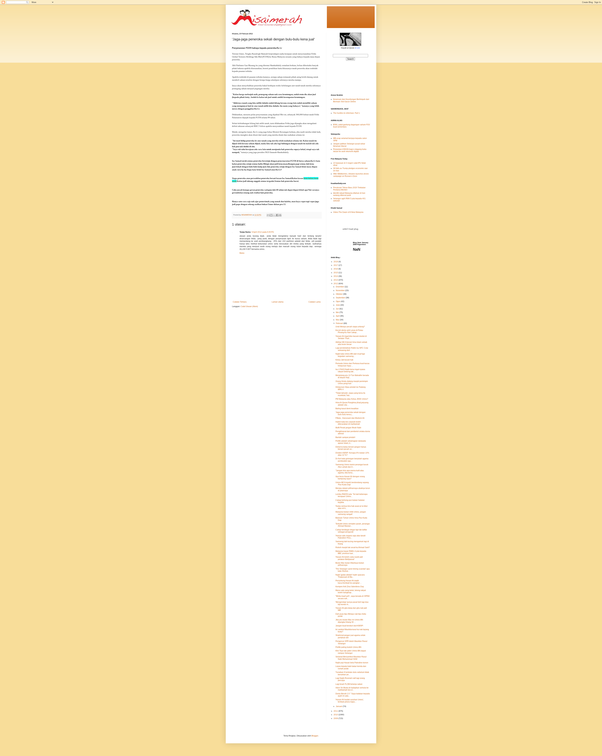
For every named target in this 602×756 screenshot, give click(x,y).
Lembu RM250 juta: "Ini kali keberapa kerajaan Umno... (351, 495)
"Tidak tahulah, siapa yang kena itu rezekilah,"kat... (350, 394)
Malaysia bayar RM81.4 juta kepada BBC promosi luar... (350, 552)
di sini (357, 48)
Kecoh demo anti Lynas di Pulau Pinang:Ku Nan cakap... (349, 331)
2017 (336, 265)
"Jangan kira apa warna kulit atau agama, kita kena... (349, 471)
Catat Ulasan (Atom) (249, 306)
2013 (336, 280)
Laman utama (277, 302)
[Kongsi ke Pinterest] (280, 215)
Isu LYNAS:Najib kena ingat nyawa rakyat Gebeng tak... (350, 370)
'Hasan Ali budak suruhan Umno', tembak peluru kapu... (349, 701)
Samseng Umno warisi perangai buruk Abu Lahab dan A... (351, 465)
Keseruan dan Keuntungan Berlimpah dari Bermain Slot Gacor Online (351, 100)
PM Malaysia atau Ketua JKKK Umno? (351, 399)
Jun (337, 309)
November (340, 290)
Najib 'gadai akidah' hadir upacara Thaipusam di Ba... (350, 576)
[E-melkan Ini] (268, 215)
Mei (337, 312)
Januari (339, 706)
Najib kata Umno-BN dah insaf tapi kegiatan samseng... (350, 355)
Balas (242, 253)
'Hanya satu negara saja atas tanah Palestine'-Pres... (350, 537)
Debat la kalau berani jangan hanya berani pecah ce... (350, 448)
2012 (336, 283)
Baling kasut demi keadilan (347, 408)
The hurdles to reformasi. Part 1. (346, 113)
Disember (340, 287)
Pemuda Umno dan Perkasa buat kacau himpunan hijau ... (352, 364)
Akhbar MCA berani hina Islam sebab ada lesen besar (351, 343)
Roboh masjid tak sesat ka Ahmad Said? (352, 547)
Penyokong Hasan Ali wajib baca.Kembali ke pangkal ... (348, 582)
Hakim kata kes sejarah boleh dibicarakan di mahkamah (348, 423)
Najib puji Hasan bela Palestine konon (351, 663)
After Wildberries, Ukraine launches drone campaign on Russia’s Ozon (351, 175)
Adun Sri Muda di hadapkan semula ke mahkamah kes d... (352, 689)
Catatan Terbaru (240, 302)
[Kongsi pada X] (274, 215)
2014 (336, 276)
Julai (338, 305)
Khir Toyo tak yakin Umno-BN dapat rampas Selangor (350, 652)
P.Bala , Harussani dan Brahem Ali (349, 418)
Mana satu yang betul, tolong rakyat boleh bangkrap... (350, 591)
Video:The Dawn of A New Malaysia (348, 212)
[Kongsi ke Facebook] (277, 215)
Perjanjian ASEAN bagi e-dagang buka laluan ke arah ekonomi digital (349, 150)
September (341, 298)
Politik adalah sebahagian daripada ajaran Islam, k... (350, 442)
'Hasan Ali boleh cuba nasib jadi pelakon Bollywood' (349, 558)
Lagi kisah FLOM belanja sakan (348, 684)
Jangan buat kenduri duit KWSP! (349, 626)
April (338, 316)
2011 (336, 711)
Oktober (339, 294)
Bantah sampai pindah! (345, 437)
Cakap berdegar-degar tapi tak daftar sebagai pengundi (351, 531)
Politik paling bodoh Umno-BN (348, 647)
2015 (336, 273)
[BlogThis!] (271, 215)
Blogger (315, 736)
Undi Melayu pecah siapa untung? (350, 327)
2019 (336, 262)
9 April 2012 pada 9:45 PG (263, 232)
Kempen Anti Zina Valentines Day (349, 586)
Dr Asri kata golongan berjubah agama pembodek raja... (351, 460)
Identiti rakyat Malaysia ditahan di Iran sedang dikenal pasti (349, 194)
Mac (338, 320)
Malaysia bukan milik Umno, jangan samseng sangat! (350, 513)
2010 (336, 715)
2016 (336, 269)
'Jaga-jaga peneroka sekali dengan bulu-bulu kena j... (350, 413)
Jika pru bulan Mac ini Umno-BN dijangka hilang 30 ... (349, 621)
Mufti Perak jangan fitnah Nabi (348, 428)
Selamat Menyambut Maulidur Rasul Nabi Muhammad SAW (351, 658)
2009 (336, 718)
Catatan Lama (315, 302)
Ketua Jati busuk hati (344, 360)
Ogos (338, 301)
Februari (339, 323)
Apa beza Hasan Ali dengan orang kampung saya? (350, 477)
